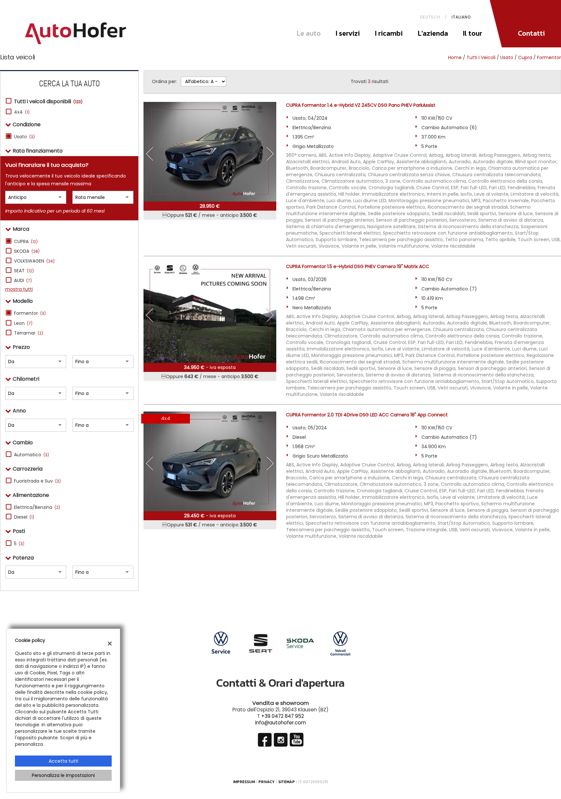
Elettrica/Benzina (37, 507)
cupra (525, 57)
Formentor (549, 57)
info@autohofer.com (280, 722)
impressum (244, 782)
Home (455, 57)
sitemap (286, 782)
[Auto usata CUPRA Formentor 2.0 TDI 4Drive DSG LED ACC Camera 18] (209, 461)
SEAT (24, 270)
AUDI (23, 280)
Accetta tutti (63, 761)
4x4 (22, 112)
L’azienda (433, 33)
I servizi (348, 33)
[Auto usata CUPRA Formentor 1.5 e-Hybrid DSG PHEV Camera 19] (209, 313)
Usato (24, 136)
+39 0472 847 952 (282, 716)
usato (506, 57)
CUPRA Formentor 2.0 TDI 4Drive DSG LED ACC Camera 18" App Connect (367, 415)
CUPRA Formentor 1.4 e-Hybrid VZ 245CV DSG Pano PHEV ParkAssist (360, 105)
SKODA (27, 251)
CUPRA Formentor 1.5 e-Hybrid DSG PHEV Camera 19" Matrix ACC (357, 266)
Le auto (309, 33)
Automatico (31, 454)
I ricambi (389, 33)
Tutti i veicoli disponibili (48, 101)
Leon (23, 323)
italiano (461, 17)
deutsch (430, 17)
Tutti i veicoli (481, 57)
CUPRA (26, 241)
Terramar (28, 333)
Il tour (472, 33)
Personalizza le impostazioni (63, 775)
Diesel (24, 517)
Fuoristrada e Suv (37, 481)
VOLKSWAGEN (34, 261)
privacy (266, 782)
